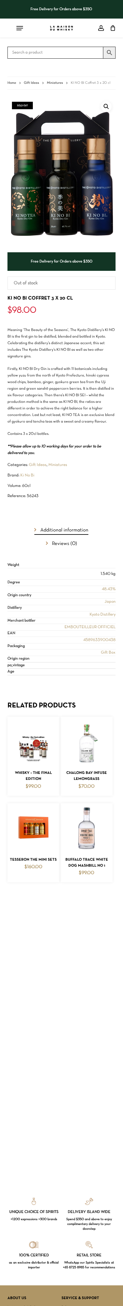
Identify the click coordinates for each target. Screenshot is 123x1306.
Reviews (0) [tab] (64, 543)
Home (11, 82)
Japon (110, 602)
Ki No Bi (27, 475)
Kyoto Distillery (103, 614)
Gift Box (108, 652)
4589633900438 (99, 640)
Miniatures (55, 82)
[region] (61, 9)
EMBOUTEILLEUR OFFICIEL (90, 627)
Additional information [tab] (63, 530)
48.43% (109, 589)
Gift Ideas (31, 82)
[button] (106, 106)
